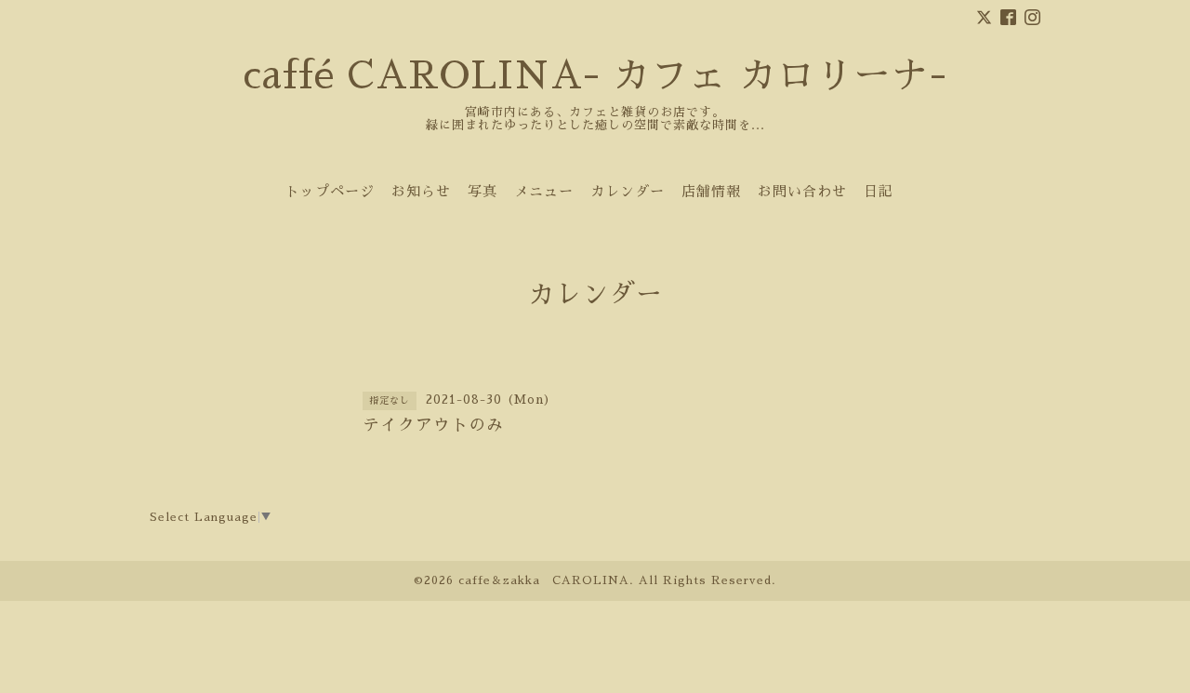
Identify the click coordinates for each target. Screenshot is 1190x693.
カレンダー (627, 191)
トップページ (330, 191)
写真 (482, 191)
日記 (878, 191)
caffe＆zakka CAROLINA (543, 580)
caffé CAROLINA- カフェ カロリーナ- (595, 76)
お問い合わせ (802, 191)
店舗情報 (711, 191)
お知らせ (421, 191)
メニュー (544, 191)
